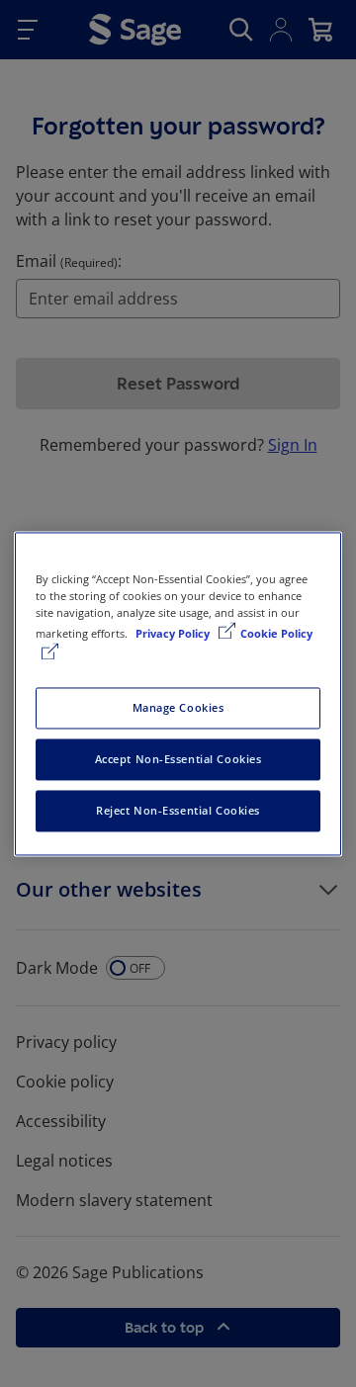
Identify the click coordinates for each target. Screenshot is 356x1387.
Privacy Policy (174, 633)
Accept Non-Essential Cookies (178, 758)
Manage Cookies (178, 707)
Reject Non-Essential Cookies (178, 810)
